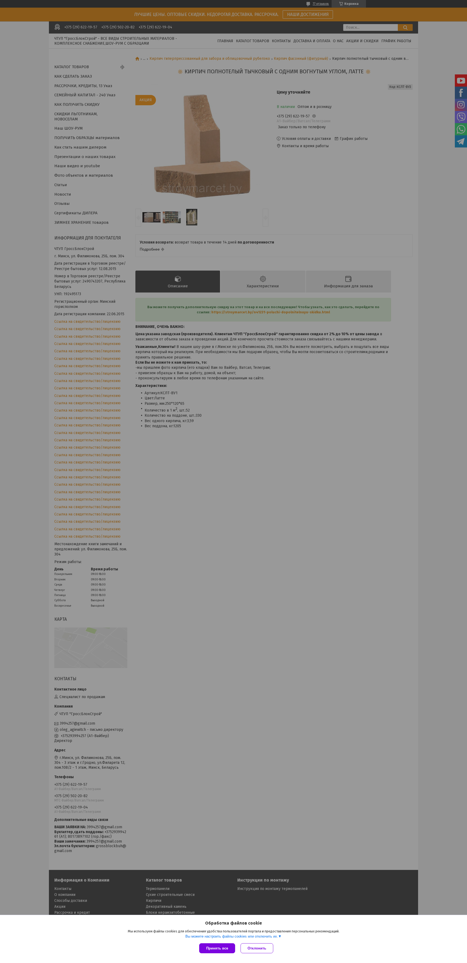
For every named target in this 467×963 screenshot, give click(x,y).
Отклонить (257, 948)
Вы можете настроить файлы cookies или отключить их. (231, 936)
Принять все (217, 948)
